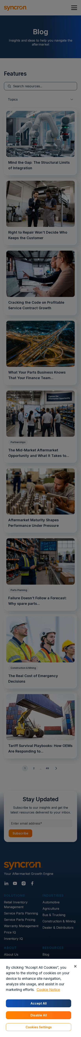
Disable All (38, 1015)
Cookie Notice (48, 990)
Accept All (38, 1003)
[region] (40, 998)
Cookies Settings (39, 1027)
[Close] (75, 966)
